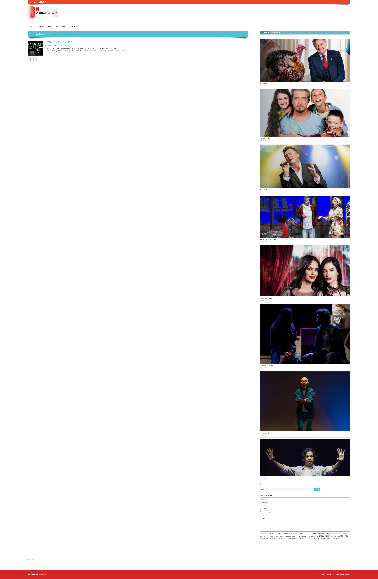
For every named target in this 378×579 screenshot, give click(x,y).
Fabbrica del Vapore (264, 536)
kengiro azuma (303, 536)
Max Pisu (344, 536)
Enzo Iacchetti (343, 534)
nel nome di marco (264, 539)
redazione (49, 45)
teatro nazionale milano (309, 538)
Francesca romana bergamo (275, 536)
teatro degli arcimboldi (283, 539)
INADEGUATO (264, 433)
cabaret (312, 533)
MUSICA (41, 27)
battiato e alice (305, 534)
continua (32, 59)
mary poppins (325, 536)
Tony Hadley (264, 190)
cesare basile (324, 533)
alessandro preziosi (293, 533)
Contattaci (31, 560)
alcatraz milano (276, 533)
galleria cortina (284, 536)
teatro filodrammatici (292, 539)
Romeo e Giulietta (266, 366)
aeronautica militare (264, 534)
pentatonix (270, 539)
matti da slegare (336, 536)
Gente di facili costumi (268, 240)
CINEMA (73, 27)
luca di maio (316, 536)
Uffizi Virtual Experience (325, 539)
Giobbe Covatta (291, 536)
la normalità (310, 536)
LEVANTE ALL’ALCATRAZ (58, 42)
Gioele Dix (297, 536)
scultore (275, 539)
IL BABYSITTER (265, 139)
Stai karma (264, 478)
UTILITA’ (42, 2)
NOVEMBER (264, 83)
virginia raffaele (335, 539)
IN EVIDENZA (265, 32)
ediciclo (338, 534)
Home (32, 2)
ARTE (50, 27)
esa (347, 534)
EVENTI (64, 27)
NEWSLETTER (276, 32)
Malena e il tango (266, 298)
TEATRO (33, 27)
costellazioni (333, 534)
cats (317, 534)
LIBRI (56, 27)
